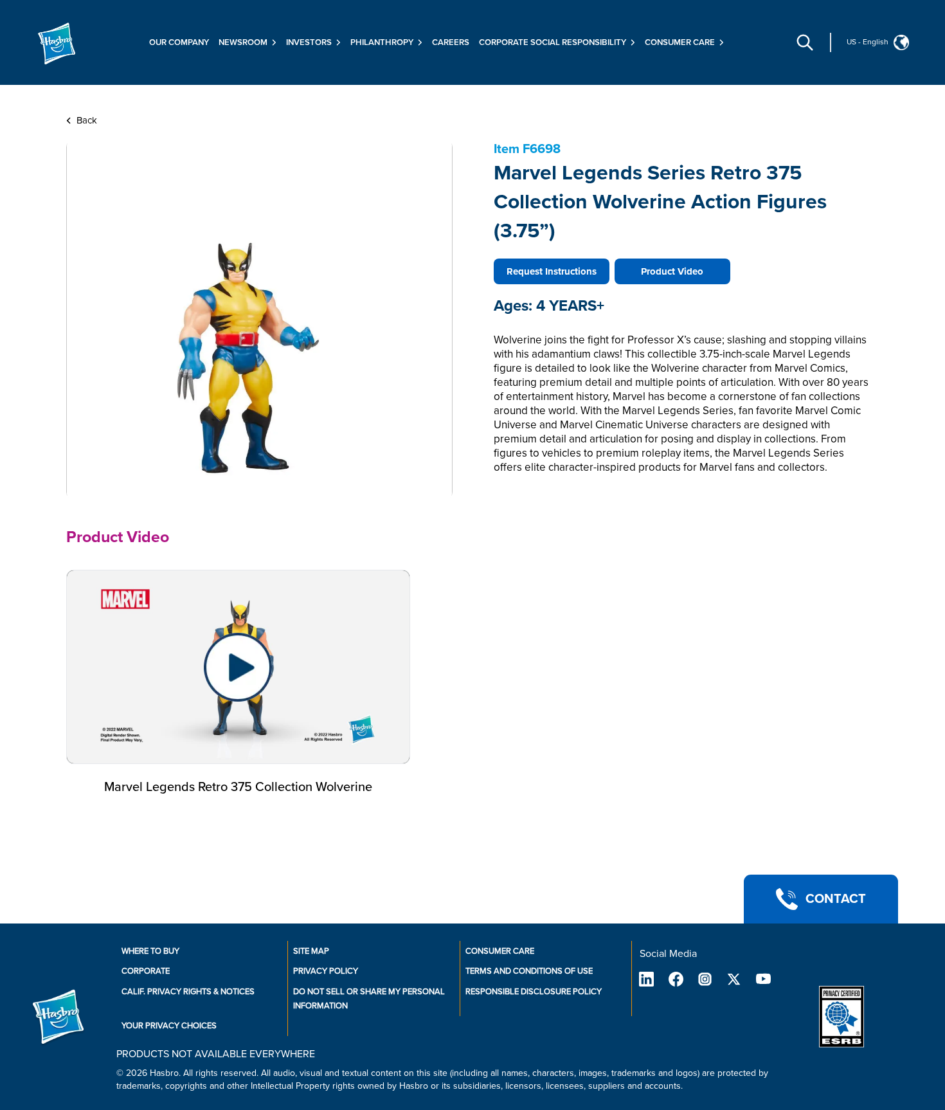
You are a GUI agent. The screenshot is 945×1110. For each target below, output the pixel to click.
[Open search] (805, 42)
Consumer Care (499, 951)
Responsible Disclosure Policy (533, 992)
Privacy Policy (325, 971)
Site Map (311, 951)
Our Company (179, 42)
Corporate (146, 971)
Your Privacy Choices (169, 1026)
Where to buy (150, 951)
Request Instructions (552, 271)
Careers (450, 42)
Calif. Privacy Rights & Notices (188, 992)
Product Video (672, 271)
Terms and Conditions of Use (529, 971)
